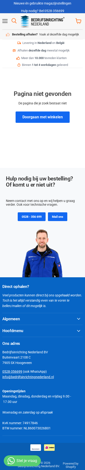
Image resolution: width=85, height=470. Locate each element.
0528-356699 (12, 371)
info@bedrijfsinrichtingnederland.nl (28, 377)
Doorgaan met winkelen (42, 117)
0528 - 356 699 (32, 216)
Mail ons (57, 216)
